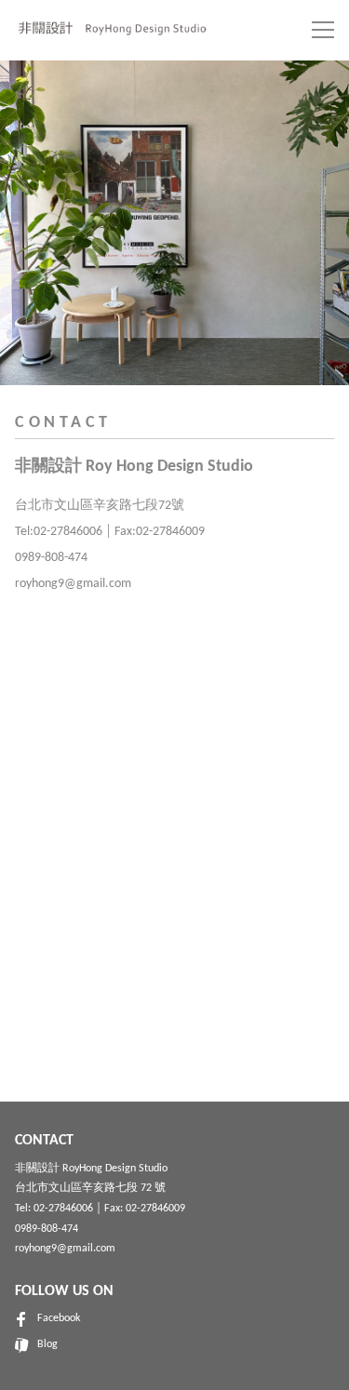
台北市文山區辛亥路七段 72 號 (90, 1188)
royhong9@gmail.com (65, 1248)
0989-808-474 (46, 1229)
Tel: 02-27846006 (54, 1208)
